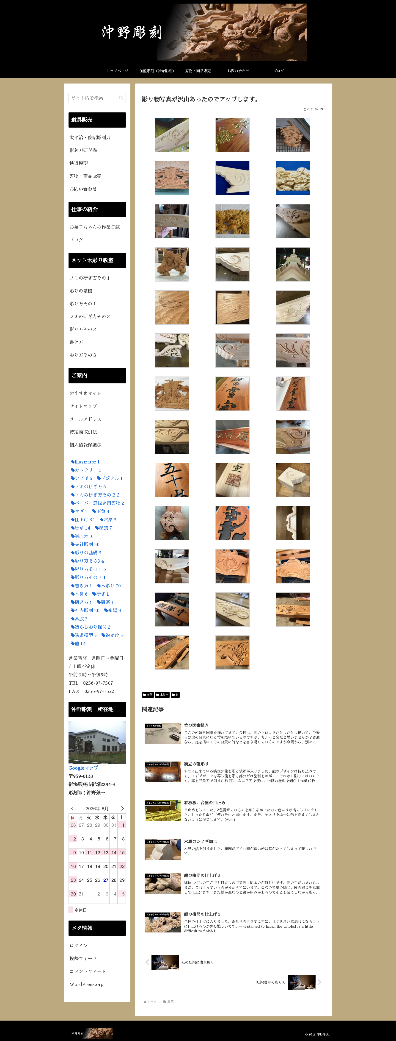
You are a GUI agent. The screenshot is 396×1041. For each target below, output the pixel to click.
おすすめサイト (85, 393)
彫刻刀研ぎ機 (83, 150)
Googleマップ (83, 768)
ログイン (78, 945)
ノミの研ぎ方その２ (90, 316)
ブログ (76, 240)
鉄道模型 (78, 163)
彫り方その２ (83, 329)
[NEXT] (121, 808)
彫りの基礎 (80, 291)
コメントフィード (87, 971)
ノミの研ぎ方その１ (90, 278)
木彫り (164, 694)
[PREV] (73, 808)
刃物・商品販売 (85, 176)
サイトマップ (83, 406)
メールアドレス (85, 419)
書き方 (76, 342)
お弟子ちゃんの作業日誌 (94, 227)
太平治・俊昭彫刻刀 (90, 137)
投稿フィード (83, 958)
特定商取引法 (83, 432)
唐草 (149, 694)
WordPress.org (86, 984)
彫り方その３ (83, 355)
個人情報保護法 (85, 445)
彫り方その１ (83, 303)
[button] (121, 97)
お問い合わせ (83, 189)
